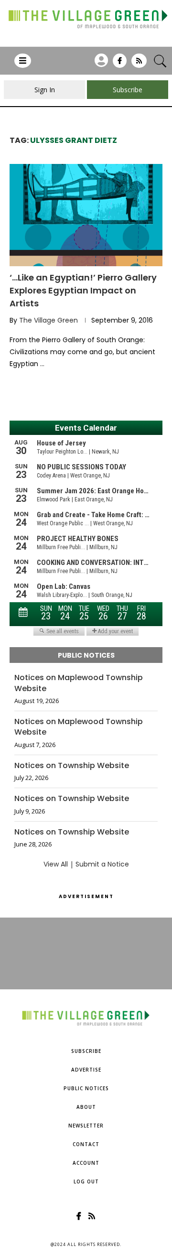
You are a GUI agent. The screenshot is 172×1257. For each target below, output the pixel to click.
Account (86, 1162)
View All (55, 864)
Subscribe (86, 1051)
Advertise (86, 1069)
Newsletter (86, 1125)
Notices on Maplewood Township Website (78, 683)
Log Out (86, 1181)
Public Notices (86, 1088)
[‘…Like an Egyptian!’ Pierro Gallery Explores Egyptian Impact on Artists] (86, 215)
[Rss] (139, 64)
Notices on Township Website (71, 765)
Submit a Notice (102, 864)
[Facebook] (120, 64)
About (86, 1107)
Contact (86, 1144)
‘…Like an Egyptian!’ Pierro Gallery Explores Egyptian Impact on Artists (83, 290)
